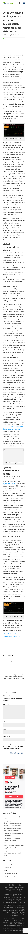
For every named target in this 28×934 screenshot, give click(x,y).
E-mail (5, 729)
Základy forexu (8, 877)
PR (15, 35)
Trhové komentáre (9, 873)
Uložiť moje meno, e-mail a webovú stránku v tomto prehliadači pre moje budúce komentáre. (13, 746)
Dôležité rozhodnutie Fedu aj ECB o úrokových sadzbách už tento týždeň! (14, 853)
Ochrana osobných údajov (10, 887)
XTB (5, 35)
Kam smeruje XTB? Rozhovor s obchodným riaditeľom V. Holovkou (12, 840)
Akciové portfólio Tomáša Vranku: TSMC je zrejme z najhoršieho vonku (14, 846)
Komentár (6, 704)
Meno (5, 722)
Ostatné (6, 867)
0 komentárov (21, 35)
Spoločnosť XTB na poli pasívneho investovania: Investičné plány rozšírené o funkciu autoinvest (13, 823)
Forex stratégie (8, 864)
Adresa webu (6, 736)
